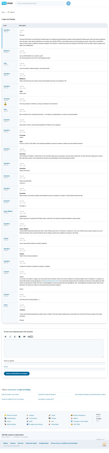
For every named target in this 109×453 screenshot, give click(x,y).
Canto (9, 421)
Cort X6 (36, 281)
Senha (6, 366)
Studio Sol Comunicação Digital (104, 443)
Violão (53, 415)
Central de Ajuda (31, 443)
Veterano (6, 31)
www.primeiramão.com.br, (51, 281)
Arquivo (13, 443)
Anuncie (20, 443)
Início (3, 12)
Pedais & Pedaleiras (79, 415)
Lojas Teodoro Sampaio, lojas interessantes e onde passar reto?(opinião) (91, 394)
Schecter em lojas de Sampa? (47, 394)
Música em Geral (12, 415)
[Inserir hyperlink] (19, 336)
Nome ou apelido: (9, 361)
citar (21, 32)
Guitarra (12, 12)
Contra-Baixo (33, 418)
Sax (52, 421)
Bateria (76, 418)
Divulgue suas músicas (36, 424)
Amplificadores (11, 418)
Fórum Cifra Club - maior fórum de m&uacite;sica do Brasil (7, 3)
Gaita (30, 421)
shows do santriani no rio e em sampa (13, 399)
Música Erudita (11, 424)
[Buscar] (68, 3)
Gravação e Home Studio (81, 421)
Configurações (44, 443)
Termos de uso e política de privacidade (64, 443)
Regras (5, 443)
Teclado (53, 418)
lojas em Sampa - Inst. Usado (10, 394)
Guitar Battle (55, 424)
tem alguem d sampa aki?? (46, 399)
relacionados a (19, 390)
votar (24, 52)
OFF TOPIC (77, 424)
